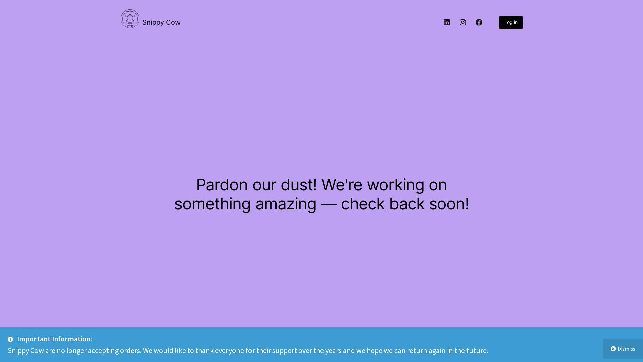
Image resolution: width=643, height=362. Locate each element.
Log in (511, 22)
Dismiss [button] (626, 348)
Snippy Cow (161, 22)
